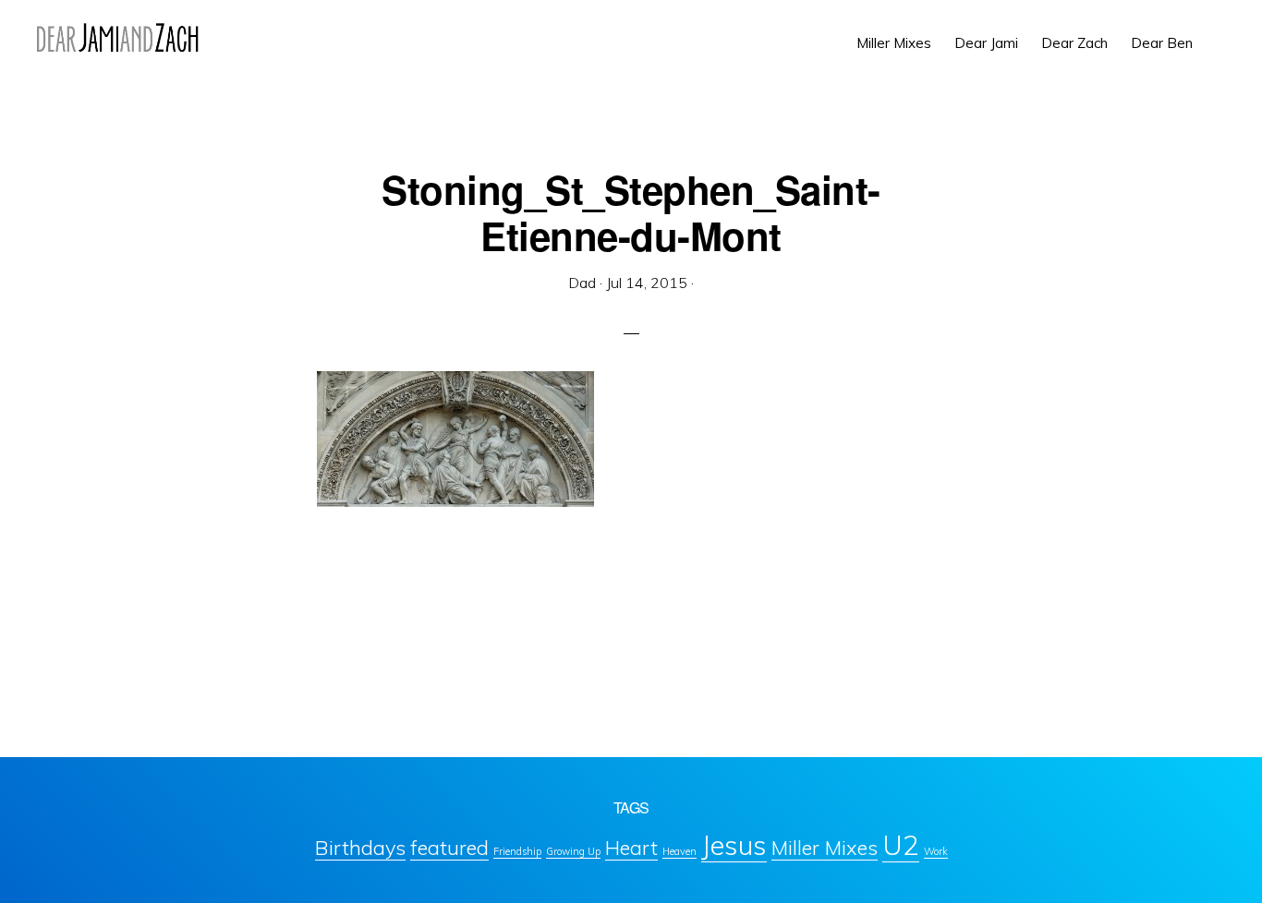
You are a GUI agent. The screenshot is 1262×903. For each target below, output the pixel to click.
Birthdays (360, 847)
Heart (631, 847)
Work (936, 851)
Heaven (679, 851)
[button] (1216, 29)
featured (449, 847)
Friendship (517, 851)
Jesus (734, 844)
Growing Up (573, 851)
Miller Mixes (824, 847)
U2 (900, 844)
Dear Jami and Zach (118, 37)
